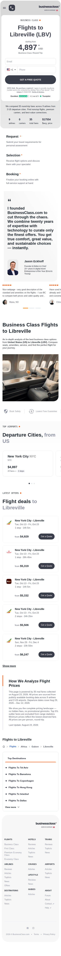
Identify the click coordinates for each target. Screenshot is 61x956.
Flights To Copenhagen (19, 781)
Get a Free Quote (30, 79)
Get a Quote (46, 536)
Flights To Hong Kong (18, 787)
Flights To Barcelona (18, 774)
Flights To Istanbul (17, 794)
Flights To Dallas (16, 800)
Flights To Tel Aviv (16, 767)
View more (10, 807)
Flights (13, 746)
